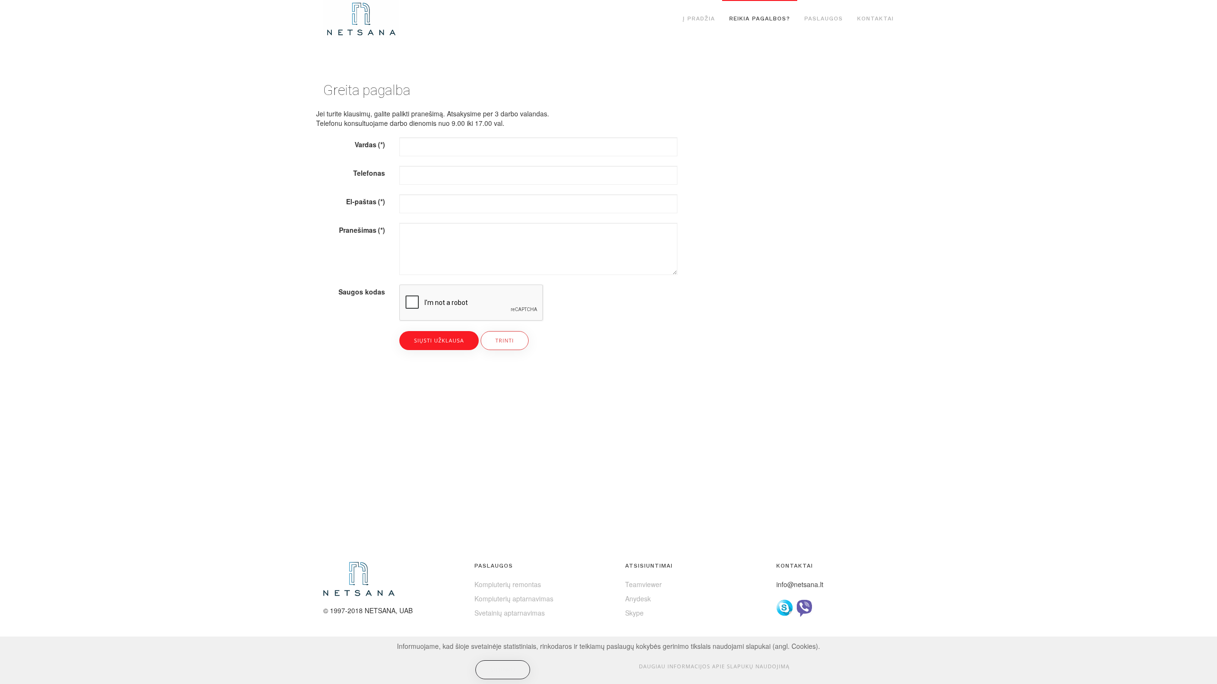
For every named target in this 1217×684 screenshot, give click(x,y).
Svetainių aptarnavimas (509, 613)
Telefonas (369, 173)
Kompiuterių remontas (507, 584)
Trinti (504, 340)
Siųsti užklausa (439, 340)
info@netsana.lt (799, 584)
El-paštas (365, 201)
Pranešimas (362, 230)
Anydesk (638, 598)
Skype (634, 613)
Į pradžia (699, 18)
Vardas (370, 144)
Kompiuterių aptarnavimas (513, 598)
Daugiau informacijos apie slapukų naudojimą (714, 666)
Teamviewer (643, 584)
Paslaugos (823, 18)
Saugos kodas (361, 291)
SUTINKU (502, 669)
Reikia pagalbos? (759, 18)
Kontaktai (875, 18)
